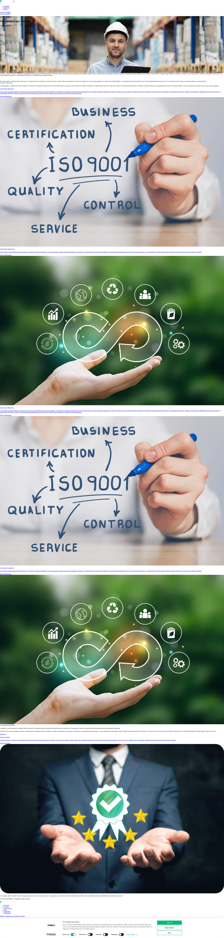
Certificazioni (7, 913)
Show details (131, 934)
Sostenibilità (7, 911)
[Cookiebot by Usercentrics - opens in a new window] (51, 934)
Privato (5, 9)
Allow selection (169, 928)
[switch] (90, 934)
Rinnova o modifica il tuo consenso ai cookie (12, 916)
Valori (5, 910)
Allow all (169, 922)
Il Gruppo (6, 907)
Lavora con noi (8, 908)
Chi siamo (6, 905)
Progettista (6, 6)
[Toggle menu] (0, 3)
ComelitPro (7, 12)
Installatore (7, 7)
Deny (169, 933)
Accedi (2, 12)
